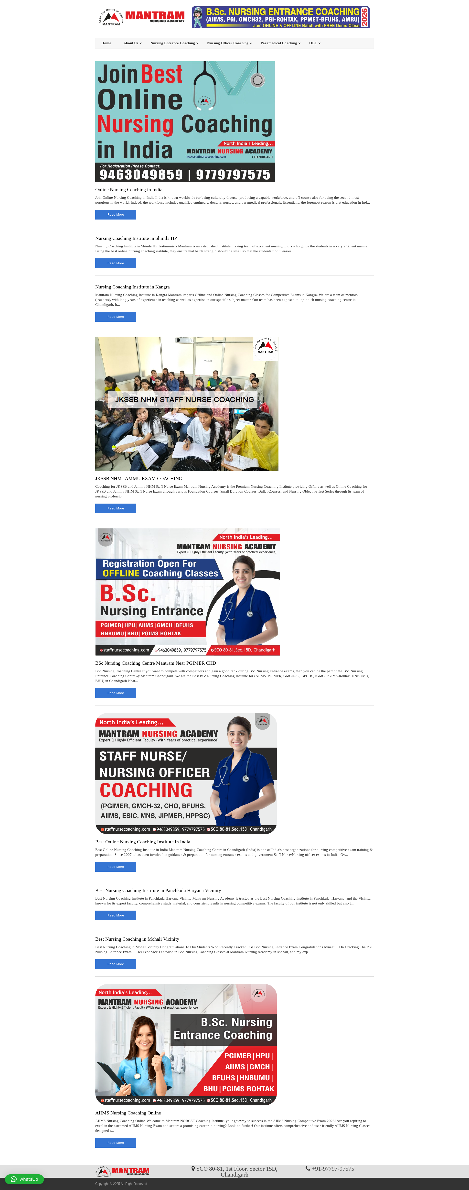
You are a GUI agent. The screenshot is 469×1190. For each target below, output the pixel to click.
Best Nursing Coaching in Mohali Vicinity (137, 939)
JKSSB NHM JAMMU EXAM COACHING (138, 478)
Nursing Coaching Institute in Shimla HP (136, 238)
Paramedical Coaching (279, 43)
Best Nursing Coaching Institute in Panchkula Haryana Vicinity (158, 890)
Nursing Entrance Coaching (172, 43)
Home (106, 43)
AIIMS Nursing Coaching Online (128, 1112)
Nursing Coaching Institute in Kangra (132, 286)
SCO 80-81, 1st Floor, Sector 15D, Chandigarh (236, 1171)
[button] (24, 1179)
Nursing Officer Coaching (227, 43)
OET (313, 43)
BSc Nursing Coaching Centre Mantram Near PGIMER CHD (155, 663)
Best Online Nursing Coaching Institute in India (142, 841)
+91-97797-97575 (333, 1168)
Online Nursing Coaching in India (128, 189)
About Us (130, 43)
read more (115, 214)
